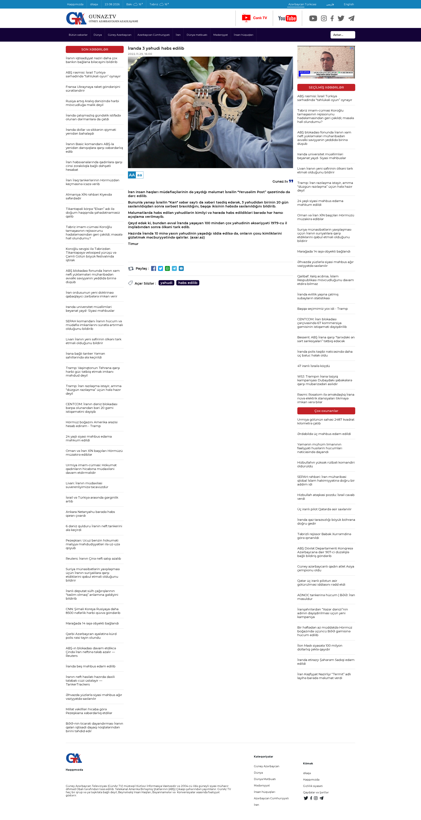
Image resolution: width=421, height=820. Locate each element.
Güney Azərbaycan (119, 34)
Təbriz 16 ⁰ (159, 4)
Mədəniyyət (220, 34)
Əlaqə (94, 4)
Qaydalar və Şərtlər (316, 792)
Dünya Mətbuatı (265, 779)
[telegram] (351, 18)
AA (132, 175)
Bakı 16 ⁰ (134, 4)
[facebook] (332, 18)
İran (178, 34)
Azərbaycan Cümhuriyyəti (153, 34)
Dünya (98, 34)
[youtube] (287, 18)
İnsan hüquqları (243, 34)
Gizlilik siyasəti (313, 786)
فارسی (330, 4)
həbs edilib (187, 283)
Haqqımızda (75, 4)
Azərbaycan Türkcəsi (302, 4)
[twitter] (341, 18)
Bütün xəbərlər (78, 34)
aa (139, 175)
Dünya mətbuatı (197, 34)
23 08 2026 (112, 4)
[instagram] (323, 18)
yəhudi (166, 283)
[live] (254, 18)
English (349, 4)
